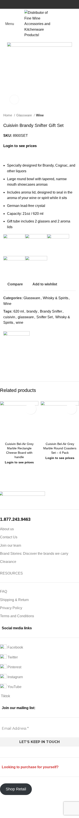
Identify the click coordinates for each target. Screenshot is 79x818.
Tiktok (5, 696)
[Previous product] (65, 115)
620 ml (18, 311)
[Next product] (73, 115)
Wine (40, 115)
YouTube (14, 687)
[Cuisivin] (16, 344)
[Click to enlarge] (14, 99)
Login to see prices (20, 146)
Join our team (10, 545)
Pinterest (14, 667)
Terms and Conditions (17, 616)
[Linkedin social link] (22, 366)
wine (19, 322)
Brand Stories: (11, 553)
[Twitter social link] (11, 366)
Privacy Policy (11, 608)
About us (7, 529)
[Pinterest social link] (17, 366)
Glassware (24, 115)
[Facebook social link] (6, 366)
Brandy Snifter (51, 311)
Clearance (8, 562)
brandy (32, 311)
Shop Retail (16, 789)
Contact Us (8, 537)
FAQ (3, 591)
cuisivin (9, 317)
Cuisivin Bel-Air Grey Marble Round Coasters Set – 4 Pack (59, 448)
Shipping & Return (14, 600)
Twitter (12, 657)
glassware (26, 317)
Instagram (15, 677)
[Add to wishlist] (30, 408)
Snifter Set (44, 317)
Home (8, 115)
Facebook (15, 647)
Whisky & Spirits (55, 298)
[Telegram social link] (27, 366)
